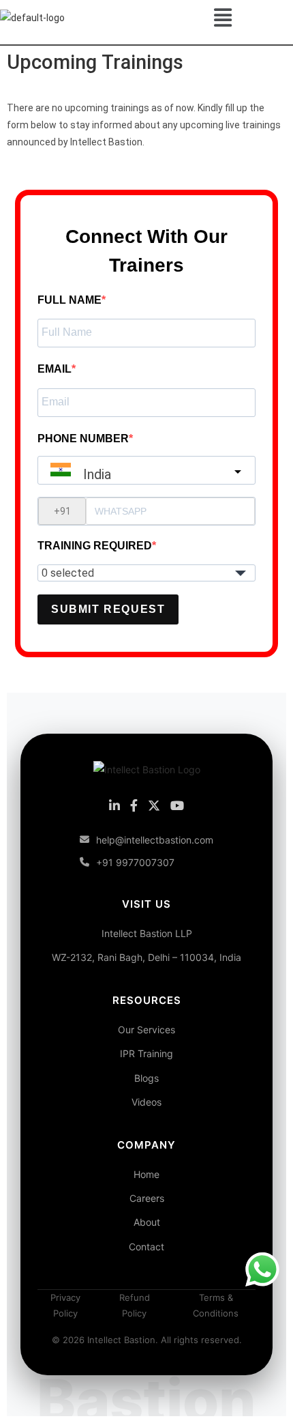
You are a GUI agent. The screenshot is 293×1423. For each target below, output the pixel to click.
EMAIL (54, 369)
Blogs (146, 1078)
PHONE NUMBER (83, 438)
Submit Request (108, 609)
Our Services (146, 1029)
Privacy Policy (65, 1305)
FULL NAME (69, 300)
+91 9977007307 (135, 862)
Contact (146, 1246)
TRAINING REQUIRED (94, 545)
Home (146, 1174)
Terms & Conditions (215, 1305)
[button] (222, 17)
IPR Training (146, 1053)
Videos (146, 1102)
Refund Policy (134, 1305)
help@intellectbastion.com (154, 840)
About (147, 1222)
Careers (146, 1198)
